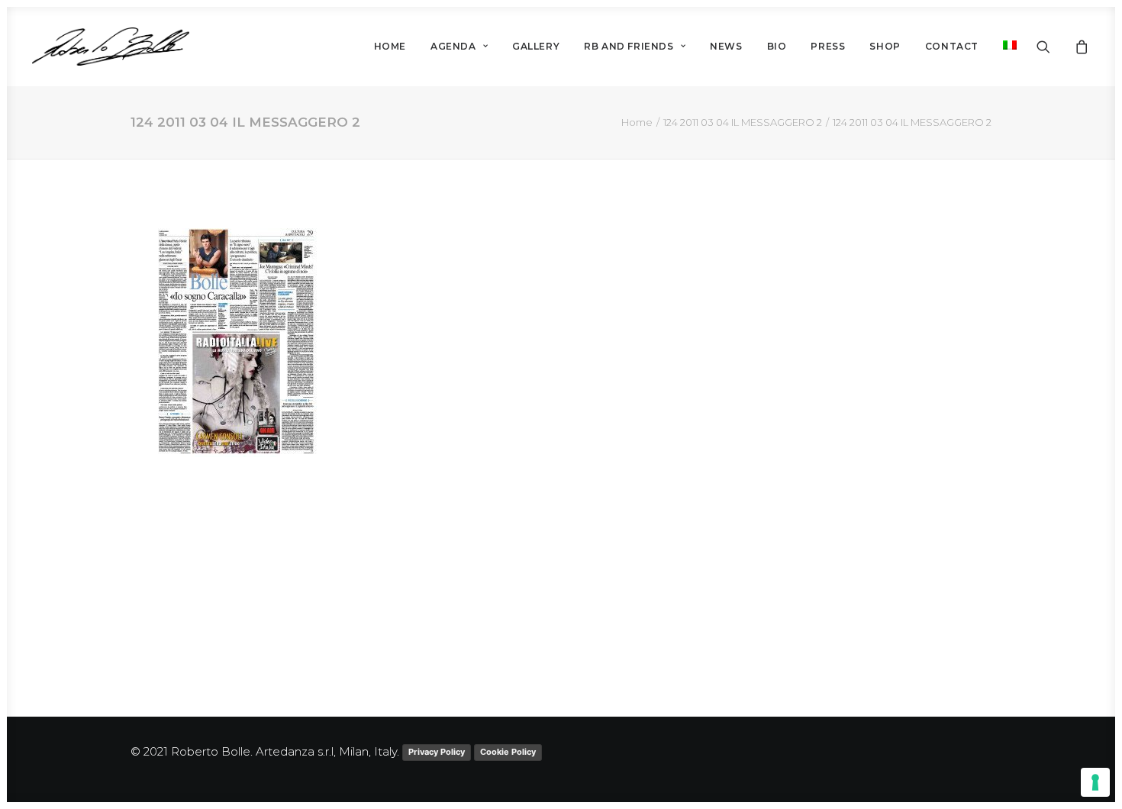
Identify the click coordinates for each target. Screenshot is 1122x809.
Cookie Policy (508, 751)
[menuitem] (390, 46)
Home (637, 122)
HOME (390, 46)
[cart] (1079, 46)
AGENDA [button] (453, 46)
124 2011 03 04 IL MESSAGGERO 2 (742, 122)
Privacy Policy (436, 751)
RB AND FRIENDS (628, 46)
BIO (777, 46)
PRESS (828, 46)
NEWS (726, 46)
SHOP (884, 46)
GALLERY (535, 46)
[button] (1053, 46)
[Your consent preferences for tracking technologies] (1095, 782)
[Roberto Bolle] (110, 46)
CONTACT (952, 46)
